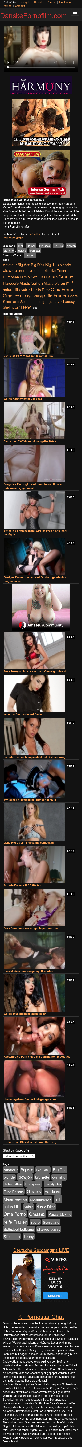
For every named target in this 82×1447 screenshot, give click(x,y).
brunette (9, 250)
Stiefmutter (11, 307)
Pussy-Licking (31, 295)
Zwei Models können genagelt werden (28, 971)
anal (20, 246)
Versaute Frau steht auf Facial (23, 714)
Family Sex (28, 276)
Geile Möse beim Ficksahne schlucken (29, 842)
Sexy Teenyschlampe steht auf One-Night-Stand (35, 671)
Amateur (10, 264)
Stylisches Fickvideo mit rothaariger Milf (30, 800)
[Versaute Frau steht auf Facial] (41, 693)
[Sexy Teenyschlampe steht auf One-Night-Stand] (41, 650)
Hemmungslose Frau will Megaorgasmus (30, 1099)
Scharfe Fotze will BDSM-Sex (22, 885)
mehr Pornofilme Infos (16, 226)
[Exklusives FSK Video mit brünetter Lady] (41, 1121)
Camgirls (25, 2)
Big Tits (58, 246)
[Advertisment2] (41, 174)
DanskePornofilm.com (33, 15)
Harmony (30, 255)
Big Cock (44, 246)
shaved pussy (63, 301)
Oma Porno (62, 289)
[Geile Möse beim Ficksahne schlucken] (41, 822)
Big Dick (37, 264)
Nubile (25, 289)
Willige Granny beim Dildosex (23, 398)
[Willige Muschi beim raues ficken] (41, 993)
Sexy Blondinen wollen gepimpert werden (31, 928)
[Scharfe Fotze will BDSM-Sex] (41, 864)
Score (73, 295)
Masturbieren (54, 283)
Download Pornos (44, 2)
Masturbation (31, 283)
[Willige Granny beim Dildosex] (41, 378)
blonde (65, 264)
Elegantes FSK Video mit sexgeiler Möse (30, 441)
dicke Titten (56, 270)
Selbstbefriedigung (35, 301)
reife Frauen (56, 295)
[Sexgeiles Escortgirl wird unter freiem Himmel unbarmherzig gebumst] (41, 463)
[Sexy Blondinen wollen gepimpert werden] (41, 907)
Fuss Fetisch (48, 276)
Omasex (11, 295)
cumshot (40, 270)
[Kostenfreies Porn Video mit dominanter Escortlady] (41, 1036)
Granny (66, 276)
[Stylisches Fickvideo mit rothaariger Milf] (41, 779)
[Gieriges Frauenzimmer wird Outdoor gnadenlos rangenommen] (41, 556)
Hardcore (11, 283)
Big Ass (31, 246)
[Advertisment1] (41, 122)
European (11, 276)
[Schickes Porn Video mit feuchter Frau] (41, 335)
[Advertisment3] (41, 607)
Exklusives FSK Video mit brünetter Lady (30, 1142)
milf (69, 282)
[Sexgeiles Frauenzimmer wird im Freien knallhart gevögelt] (41, 510)
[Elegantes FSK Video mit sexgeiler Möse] (41, 420)
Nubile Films (40, 289)
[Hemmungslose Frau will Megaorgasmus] (41, 1078)
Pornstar (35, 250)
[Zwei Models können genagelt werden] (41, 950)
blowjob (71, 246)
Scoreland (11, 301)
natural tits (11, 289)
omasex (20, 6)
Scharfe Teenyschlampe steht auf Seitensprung (34, 757)
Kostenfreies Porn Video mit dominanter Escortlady (37, 1056)
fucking (22, 250)
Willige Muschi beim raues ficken (25, 1014)
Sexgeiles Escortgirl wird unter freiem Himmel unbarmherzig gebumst (33, 486)
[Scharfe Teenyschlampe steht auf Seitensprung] (41, 736)
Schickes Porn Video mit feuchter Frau (29, 356)
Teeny (25, 307)
